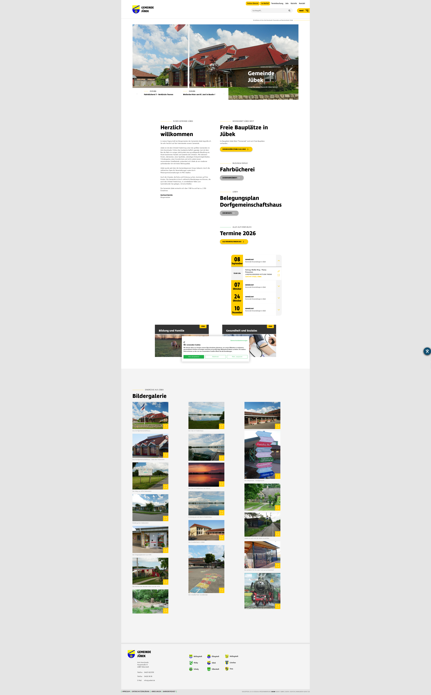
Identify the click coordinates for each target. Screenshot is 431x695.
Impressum (126, 691)
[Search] (289, 10)
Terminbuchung (277, 3)
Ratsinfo (294, 3)
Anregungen (156, 691)
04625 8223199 (149, 672)
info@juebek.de (149, 680)
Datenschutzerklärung (141, 691)
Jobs (287, 3)
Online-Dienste (252, 3)
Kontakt (302, 3)
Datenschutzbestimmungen (239, 341)
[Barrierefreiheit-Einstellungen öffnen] (427, 351)
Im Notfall (265, 3)
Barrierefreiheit (169, 691)
